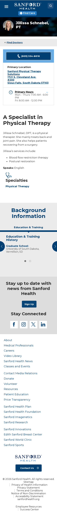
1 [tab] (25, 261)
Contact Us (27, 468)
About (8, 340)
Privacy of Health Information (29, 484)
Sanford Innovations (17, 429)
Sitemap (29, 482)
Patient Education (16, 394)
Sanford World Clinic (18, 439)
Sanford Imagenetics (18, 417)
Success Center (29, 509)
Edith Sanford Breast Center (23, 434)
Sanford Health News (18, 361)
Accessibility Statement (29, 496)
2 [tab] (30, 261)
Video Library (13, 356)
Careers (9, 350)
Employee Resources (28, 506)
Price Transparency (17, 399)
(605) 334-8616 (30, 56)
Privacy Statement (28, 487)
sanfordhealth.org (28, 499)
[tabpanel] (28, 243)
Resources (11, 389)
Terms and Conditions (29, 490)
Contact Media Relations (20, 373)
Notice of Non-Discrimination (28, 493)
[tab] (28, 228)
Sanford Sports (14, 445)
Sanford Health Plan (17, 406)
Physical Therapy (17, 186)
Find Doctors (15, 42)
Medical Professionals (18, 345)
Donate (9, 378)
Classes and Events (17, 366)
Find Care (28, 13)
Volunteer (10, 384)
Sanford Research (16, 422)
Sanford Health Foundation (22, 411)
